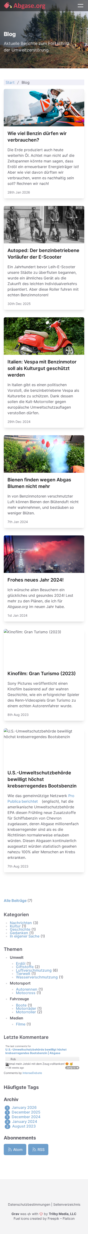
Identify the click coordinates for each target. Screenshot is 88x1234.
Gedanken (19, 932)
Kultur (15, 926)
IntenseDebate (32, 1073)
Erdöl (20, 963)
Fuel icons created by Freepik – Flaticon (44, 1218)
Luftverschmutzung (34, 970)
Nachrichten (21, 922)
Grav (15, 1214)
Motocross (25, 992)
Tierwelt (23, 973)
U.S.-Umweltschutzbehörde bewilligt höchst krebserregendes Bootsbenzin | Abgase (36, 1051)
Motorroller (26, 1012)
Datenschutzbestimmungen (29, 1204)
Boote (21, 1005)
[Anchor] (31, 914)
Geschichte (20, 929)
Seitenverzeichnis (66, 1204)
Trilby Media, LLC (63, 1214)
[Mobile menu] (80, 5)
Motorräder (26, 1008)
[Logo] (25, 5)
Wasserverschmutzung (37, 977)
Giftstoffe (25, 966)
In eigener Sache (24, 936)
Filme (20, 1024)
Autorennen (26, 989)
